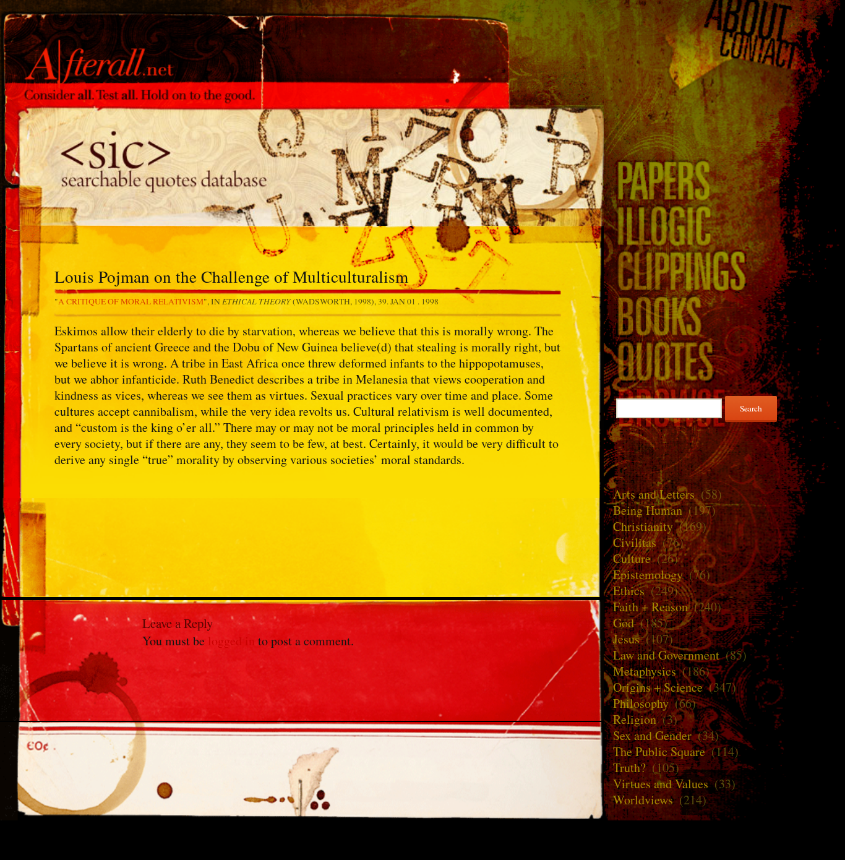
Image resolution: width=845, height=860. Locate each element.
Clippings (724, 270)
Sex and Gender (652, 735)
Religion (634, 719)
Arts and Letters (654, 494)
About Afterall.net (724, 18)
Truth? (629, 767)
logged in (231, 640)
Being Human (647, 510)
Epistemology (648, 574)
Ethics (629, 590)
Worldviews (643, 799)
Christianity (643, 526)
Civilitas (634, 542)
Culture (632, 558)
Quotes (302, 165)
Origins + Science (658, 687)
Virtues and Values (660, 783)
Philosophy (641, 703)
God (623, 622)
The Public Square (659, 751)
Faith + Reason (650, 606)
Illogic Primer (724, 224)
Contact (724, 51)
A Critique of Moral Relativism (131, 301)
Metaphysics (644, 671)
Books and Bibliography (724, 315)
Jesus (626, 638)
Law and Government (666, 655)
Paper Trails (724, 179)
